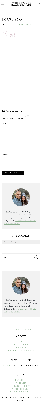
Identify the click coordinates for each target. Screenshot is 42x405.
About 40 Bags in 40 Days (21, 350)
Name (5, 154)
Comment (6, 123)
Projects (21, 347)
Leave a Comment (25, 24)
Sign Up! (7, 365)
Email (5, 163)
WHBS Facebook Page (21, 392)
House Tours (21, 344)
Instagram (21, 380)
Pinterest (21, 383)
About (21, 341)
